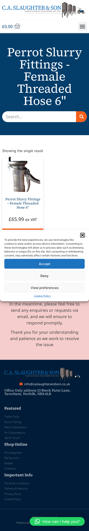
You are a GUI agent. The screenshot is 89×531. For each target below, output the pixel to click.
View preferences (45, 287)
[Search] (81, 116)
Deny (44, 276)
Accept (44, 264)
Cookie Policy (42, 295)
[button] (82, 235)
